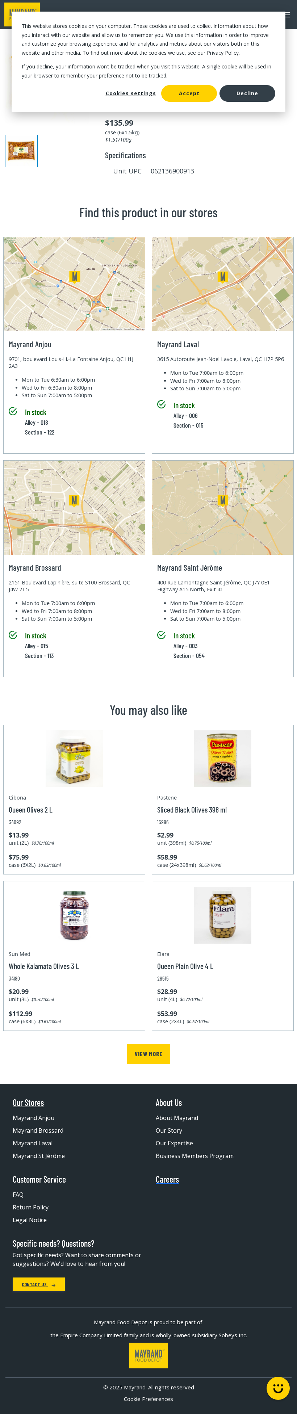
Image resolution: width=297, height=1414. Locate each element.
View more (149, 1053)
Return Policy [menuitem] (31, 1207)
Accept (189, 93)
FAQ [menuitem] (18, 1195)
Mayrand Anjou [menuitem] (33, 1118)
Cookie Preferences (148, 1398)
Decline (247, 93)
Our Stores (28, 1102)
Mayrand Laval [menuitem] (33, 1143)
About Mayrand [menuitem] (177, 1118)
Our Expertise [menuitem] (174, 1143)
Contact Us (35, 1284)
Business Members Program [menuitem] (195, 1156)
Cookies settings (131, 93)
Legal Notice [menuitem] (30, 1220)
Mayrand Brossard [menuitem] (38, 1130)
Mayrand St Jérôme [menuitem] (39, 1156)
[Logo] (148, 1355)
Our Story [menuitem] (169, 1130)
